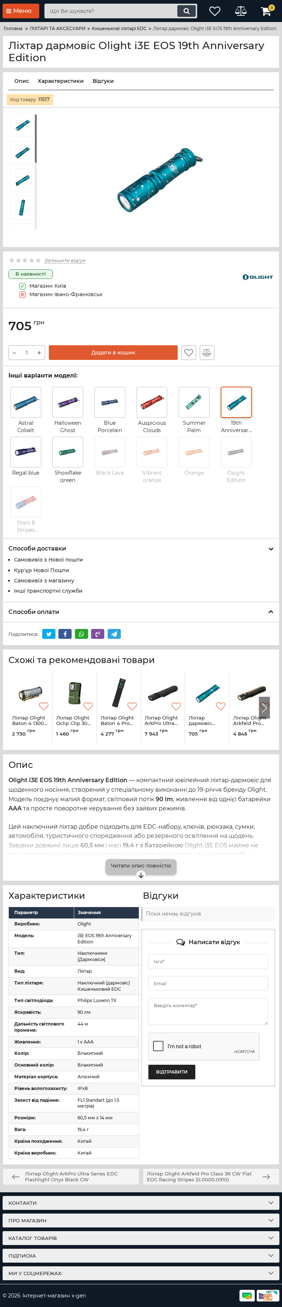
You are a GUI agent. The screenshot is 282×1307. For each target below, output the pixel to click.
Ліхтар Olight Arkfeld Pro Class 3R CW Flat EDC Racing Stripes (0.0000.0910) (250, 726)
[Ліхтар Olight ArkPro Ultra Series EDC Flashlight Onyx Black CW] (163, 693)
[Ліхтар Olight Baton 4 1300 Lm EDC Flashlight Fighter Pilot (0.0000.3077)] (30, 693)
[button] (264, 708)
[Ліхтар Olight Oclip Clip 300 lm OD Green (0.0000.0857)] (74, 693)
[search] (186, 11)
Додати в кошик (113, 352)
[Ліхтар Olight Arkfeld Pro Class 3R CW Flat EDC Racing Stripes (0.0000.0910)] (251, 693)
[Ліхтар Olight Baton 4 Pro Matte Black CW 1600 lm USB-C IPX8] (119, 693)
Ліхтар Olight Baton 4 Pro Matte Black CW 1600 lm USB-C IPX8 (117, 726)
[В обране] (188, 352)
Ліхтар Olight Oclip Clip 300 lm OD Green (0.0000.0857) (73, 726)
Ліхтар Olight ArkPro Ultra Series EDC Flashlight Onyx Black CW (161, 726)
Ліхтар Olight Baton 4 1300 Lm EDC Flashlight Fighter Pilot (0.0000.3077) (29, 726)
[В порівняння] (207, 352)
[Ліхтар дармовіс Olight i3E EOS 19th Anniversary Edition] (207, 693)
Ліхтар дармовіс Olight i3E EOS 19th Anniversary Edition (207, 726)
